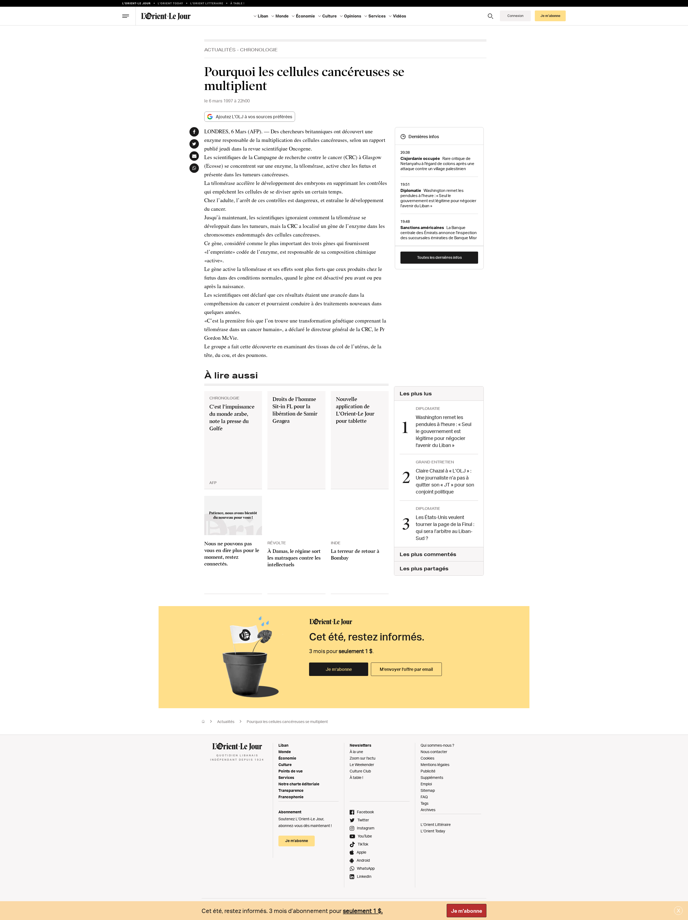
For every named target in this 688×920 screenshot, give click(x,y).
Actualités (220, 49)
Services (286, 777)
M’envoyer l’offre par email (406, 669)
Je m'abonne (466, 911)
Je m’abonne (339, 669)
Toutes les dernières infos (439, 257)
